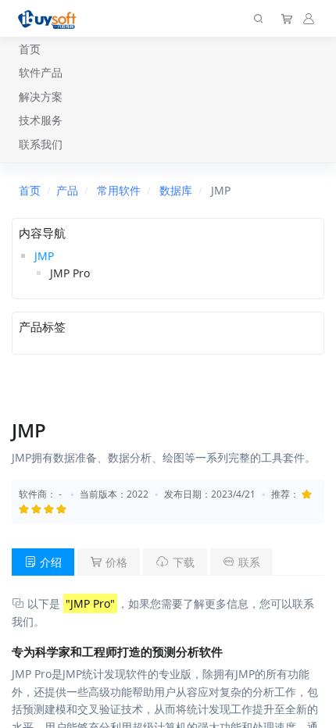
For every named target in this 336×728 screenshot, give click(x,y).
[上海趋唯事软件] (50, 18)
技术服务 (41, 119)
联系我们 (41, 144)
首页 (30, 48)
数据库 (175, 190)
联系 (247, 562)
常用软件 (119, 190)
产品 (67, 190)
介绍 (49, 562)
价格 (114, 562)
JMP (44, 255)
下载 (182, 562)
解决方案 (41, 96)
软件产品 (41, 72)
